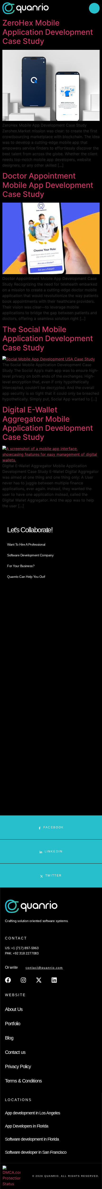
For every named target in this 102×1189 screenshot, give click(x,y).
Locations (18, 1100)
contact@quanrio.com (44, 967)
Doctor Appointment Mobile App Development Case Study (47, 185)
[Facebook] (8, 980)
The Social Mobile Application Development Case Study (47, 338)
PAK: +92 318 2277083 (22, 953)
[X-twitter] (39, 980)
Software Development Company (30, 555)
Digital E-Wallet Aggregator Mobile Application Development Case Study (47, 423)
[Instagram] (23, 980)
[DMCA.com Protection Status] (11, 1183)
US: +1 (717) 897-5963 (22, 948)
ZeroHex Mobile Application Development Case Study (47, 32)
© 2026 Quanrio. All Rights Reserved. (65, 1176)
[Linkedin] (54, 980)
